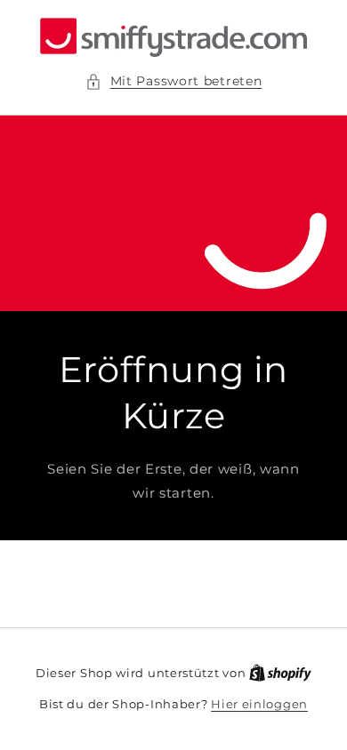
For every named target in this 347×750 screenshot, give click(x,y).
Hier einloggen (259, 704)
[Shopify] (280, 673)
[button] (173, 81)
